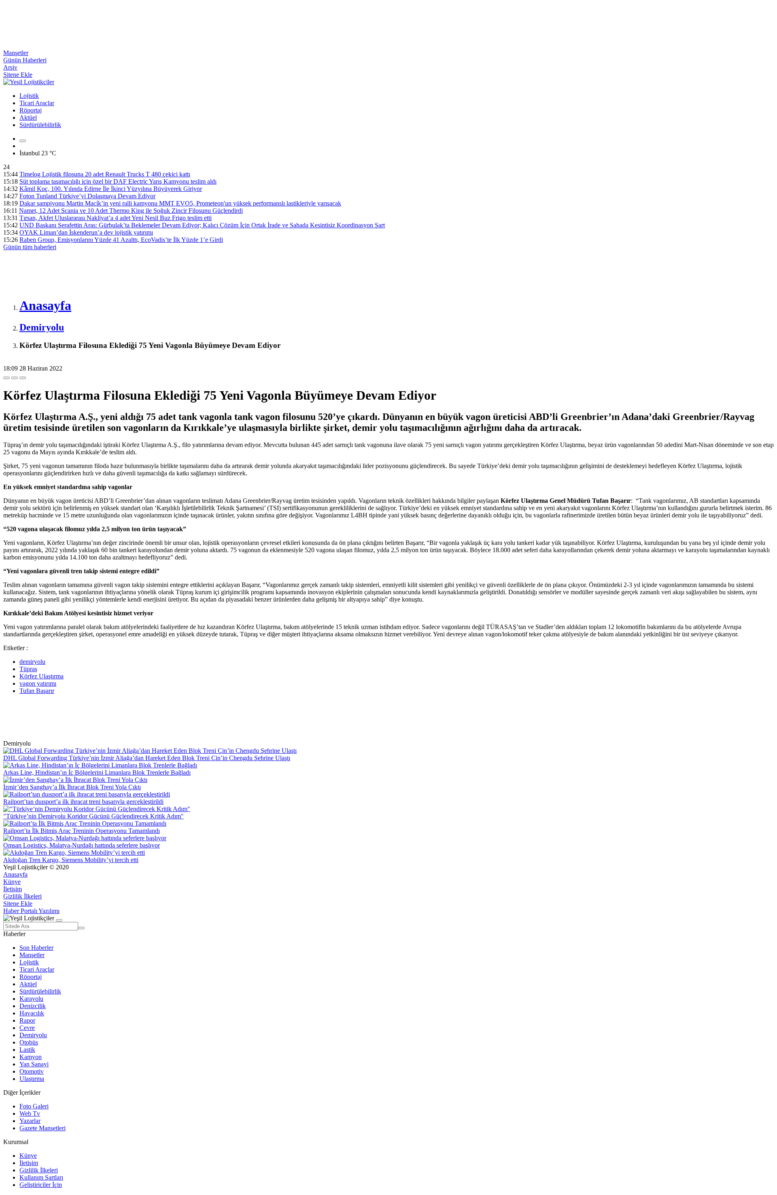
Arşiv (10, 67)
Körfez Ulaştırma (41, 676)
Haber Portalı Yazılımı (31, 910)
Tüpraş (28, 668)
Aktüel (28, 117)
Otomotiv (31, 1071)
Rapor (27, 1020)
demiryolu (32, 661)
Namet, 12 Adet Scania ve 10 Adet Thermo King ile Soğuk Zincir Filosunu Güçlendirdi (131, 210)
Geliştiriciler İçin (40, 1184)
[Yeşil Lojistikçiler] (28, 81)
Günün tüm (29, 247)
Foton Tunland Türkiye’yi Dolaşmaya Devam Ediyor (87, 196)
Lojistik (29, 95)
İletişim (12, 889)
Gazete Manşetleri (42, 1128)
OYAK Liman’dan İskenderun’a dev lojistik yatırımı (86, 232)
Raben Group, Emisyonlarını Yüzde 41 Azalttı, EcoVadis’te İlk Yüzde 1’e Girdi (121, 239)
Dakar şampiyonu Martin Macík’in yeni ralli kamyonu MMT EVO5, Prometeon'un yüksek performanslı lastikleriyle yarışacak (180, 203)
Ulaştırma (31, 1078)
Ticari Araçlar (36, 103)
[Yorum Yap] (22, 378)
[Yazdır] (14, 378)
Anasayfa (15, 874)
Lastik (27, 1049)
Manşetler (15, 52)
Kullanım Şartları (41, 1177)
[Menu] (22, 141)
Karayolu (31, 998)
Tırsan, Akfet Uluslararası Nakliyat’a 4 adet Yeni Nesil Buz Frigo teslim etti (115, 217)
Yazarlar (29, 1120)
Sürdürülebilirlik (40, 124)
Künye (12, 881)
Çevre (27, 1027)
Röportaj (30, 110)
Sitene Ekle (17, 74)
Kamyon (30, 1056)
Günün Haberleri (25, 60)
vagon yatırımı (37, 683)
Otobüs (28, 1042)
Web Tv (29, 1113)
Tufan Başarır (36, 690)
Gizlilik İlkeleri (22, 896)
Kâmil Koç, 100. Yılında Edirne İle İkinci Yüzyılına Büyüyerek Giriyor (110, 188)
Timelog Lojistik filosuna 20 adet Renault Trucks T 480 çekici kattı (104, 174)
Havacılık (31, 1013)
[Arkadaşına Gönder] (6, 378)
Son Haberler (36, 947)
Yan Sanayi (34, 1064)
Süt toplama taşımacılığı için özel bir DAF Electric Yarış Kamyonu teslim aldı (118, 181)
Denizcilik (32, 1005)
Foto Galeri (34, 1106)
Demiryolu (33, 1035)
